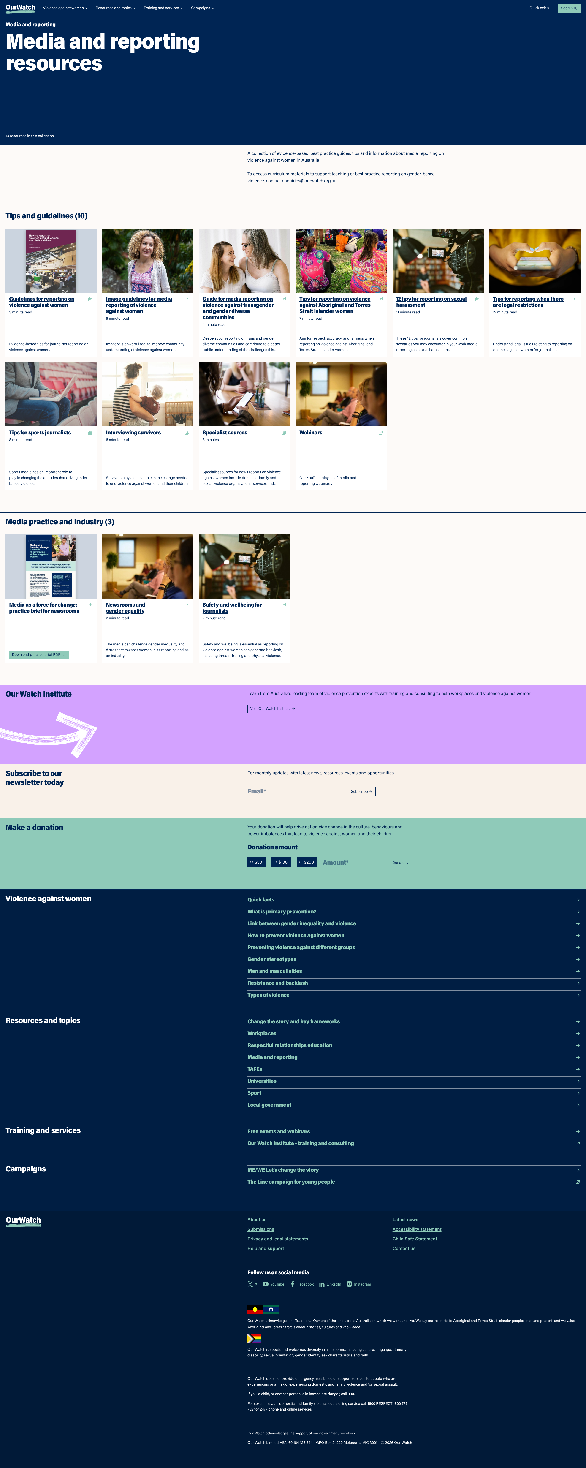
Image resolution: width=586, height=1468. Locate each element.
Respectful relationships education (289, 1046)
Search (567, 8)
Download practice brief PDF (36, 655)
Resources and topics (114, 8)
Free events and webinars (278, 1132)
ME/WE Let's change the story (283, 1170)
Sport (254, 1093)
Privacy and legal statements (277, 1239)
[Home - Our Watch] (20, 8)
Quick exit (537, 8)
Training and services (161, 8)
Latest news (405, 1220)
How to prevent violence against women (295, 936)
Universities (261, 1081)
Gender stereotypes (271, 959)
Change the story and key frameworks (293, 1022)
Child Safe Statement (415, 1239)
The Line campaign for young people (291, 1182)
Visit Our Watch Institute (270, 709)
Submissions (260, 1229)
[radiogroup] (282, 862)
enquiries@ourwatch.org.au (309, 181)
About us (256, 1220)
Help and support (265, 1249)
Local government (269, 1105)
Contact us (404, 1249)
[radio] (251, 862)
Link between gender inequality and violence (301, 924)
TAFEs (254, 1069)
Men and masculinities (274, 971)
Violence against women (63, 8)
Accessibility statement (417, 1229)
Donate (398, 863)
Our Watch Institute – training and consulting (300, 1144)
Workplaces (261, 1034)
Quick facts (260, 900)
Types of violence (268, 995)
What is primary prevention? (281, 912)
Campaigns (200, 8)
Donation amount (272, 847)
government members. (337, 1433)
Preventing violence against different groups (301, 948)
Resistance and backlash (277, 983)
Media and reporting (272, 1057)
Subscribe (359, 792)
